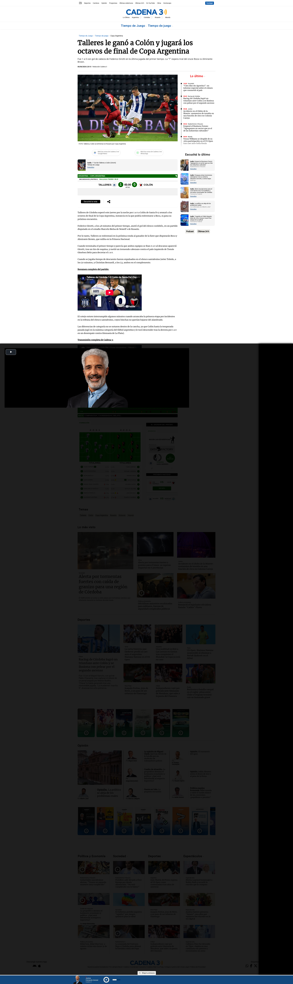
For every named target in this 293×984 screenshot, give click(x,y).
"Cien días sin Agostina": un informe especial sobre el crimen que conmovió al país (198, 88)
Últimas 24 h (139, 3)
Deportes (87, 3)
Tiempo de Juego (133, 25)
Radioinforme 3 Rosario (195, 124)
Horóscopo (167, 3)
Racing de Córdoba (194, 96)
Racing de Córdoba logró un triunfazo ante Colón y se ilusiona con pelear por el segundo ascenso (198, 100)
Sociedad (191, 83)
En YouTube (150, 3)
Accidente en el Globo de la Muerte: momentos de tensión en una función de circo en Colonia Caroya (198, 114)
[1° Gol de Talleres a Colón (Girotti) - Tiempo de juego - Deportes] (82, 165)
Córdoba (147, 17)
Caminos (96, 3)
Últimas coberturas (126, 3)
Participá (209, 3)
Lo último (197, 76)
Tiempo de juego (160, 25)
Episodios (90, 167)
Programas (113, 3)
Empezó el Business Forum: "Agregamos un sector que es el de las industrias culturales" (197, 128)
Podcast (190, 231)
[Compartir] (108, 202)
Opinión (104, 3)
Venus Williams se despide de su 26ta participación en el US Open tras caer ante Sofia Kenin (198, 141)
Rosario (157, 17)
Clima (159, 3)
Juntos (190, 109)
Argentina (135, 17)
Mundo (167, 17)
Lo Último (126, 17)
